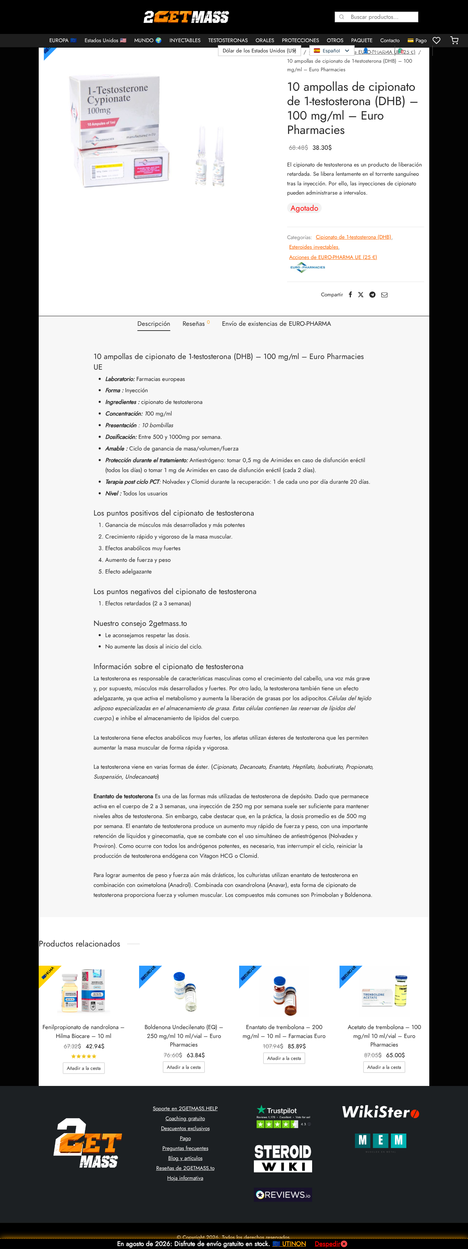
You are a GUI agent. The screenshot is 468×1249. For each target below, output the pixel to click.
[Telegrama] (372, 294)
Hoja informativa (185, 1178)
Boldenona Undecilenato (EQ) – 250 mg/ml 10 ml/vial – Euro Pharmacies (184, 1036)
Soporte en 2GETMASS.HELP (185, 1108)
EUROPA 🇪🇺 (63, 40)
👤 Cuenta (374, 50)
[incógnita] (361, 294)
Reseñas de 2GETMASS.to (185, 1168)
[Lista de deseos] (437, 40)
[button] (84, 1068)
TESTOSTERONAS (228, 40)
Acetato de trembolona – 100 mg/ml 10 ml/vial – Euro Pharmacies (384, 1036)
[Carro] (454, 40)
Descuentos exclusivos (185, 1128)
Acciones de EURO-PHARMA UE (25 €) (333, 257)
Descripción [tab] (153, 323)
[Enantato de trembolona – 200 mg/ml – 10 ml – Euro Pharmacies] (284, 991)
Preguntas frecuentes (185, 1148)
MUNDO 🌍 (148, 40)
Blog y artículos (185, 1158)
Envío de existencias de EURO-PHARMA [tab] (276, 323)
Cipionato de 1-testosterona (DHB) (353, 237)
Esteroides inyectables (313, 247)
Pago (185, 1138)
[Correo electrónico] (384, 294)
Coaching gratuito (185, 1118)
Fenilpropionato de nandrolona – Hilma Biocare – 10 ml (83, 1031)
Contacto (389, 40)
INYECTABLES (185, 40)
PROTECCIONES (300, 40)
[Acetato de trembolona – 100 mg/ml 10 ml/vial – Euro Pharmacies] (385, 991)
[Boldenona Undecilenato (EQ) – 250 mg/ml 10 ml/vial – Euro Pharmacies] (184, 991)
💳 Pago (417, 40)
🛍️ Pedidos (411, 50)
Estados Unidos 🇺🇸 (105, 40)
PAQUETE (361, 40)
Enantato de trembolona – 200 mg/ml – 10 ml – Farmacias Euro (284, 1031)
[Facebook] (350, 294)
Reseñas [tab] (196, 323)
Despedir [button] (327, 1243)
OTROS (335, 40)
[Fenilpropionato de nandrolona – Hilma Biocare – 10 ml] (84, 991)
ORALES (265, 40)
